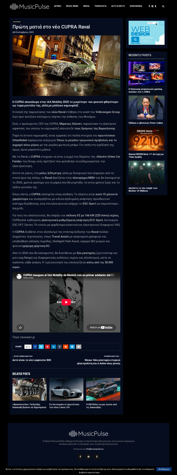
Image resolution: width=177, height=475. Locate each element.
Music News (72, 6)
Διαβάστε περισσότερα (89, 472)
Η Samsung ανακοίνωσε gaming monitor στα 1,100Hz (145, 90)
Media (86, 6)
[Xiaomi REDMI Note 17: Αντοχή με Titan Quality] (147, 139)
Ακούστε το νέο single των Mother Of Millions (143, 189)
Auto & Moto (118, 6)
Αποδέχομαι (163, 469)
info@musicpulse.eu (95, 449)
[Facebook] (150, 6)
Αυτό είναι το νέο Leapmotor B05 (31, 360)
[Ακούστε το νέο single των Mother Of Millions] (147, 173)
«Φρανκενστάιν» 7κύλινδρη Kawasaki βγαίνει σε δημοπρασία (29, 406)
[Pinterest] (153, 6)
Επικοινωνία (136, 6)
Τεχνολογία (100, 6)
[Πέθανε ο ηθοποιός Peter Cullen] (147, 107)
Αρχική (57, 6)
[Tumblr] (156, 6)
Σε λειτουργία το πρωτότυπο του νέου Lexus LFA (64, 406)
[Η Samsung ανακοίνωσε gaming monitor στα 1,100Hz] (147, 74)
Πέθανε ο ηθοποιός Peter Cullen (146, 123)
